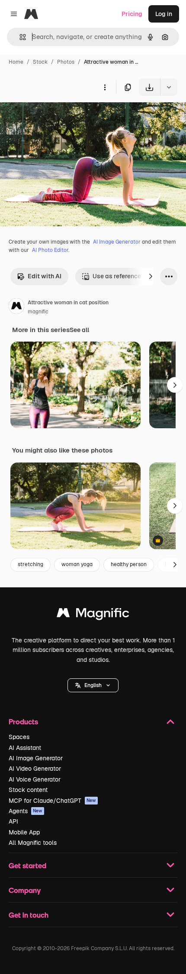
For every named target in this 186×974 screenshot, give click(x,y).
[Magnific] (93, 615)
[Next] (150, 276)
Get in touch (28, 914)
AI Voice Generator (35, 779)
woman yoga (77, 564)
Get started (27, 865)
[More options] (104, 87)
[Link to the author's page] (16, 307)
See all (79, 330)
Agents (25, 811)
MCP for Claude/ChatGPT (52, 801)
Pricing (132, 14)
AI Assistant (25, 748)
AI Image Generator (117, 241)
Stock (40, 62)
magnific (38, 311)
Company (25, 890)
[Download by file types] (168, 87)
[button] (93, 685)
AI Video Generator (35, 768)
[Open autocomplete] (19, 37)
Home (16, 62)
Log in (163, 14)
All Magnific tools (33, 843)
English (93, 685)
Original (55, 116)
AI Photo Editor (50, 250)
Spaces (19, 737)
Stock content (28, 790)
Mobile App (24, 832)
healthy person (129, 564)
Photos (65, 62)
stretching (30, 564)
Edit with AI (44, 276)
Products (23, 721)
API (13, 821)
